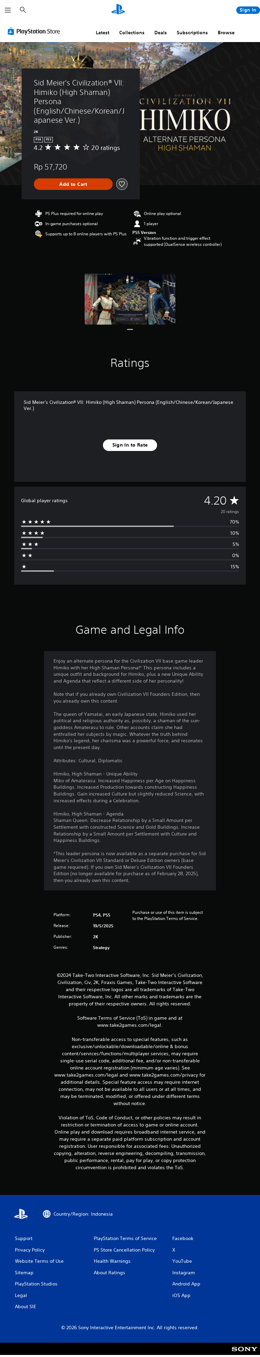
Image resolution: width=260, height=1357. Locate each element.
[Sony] (244, 1353)
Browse (226, 32)
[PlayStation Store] (35, 31)
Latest (102, 32)
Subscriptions (192, 32)
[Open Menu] (7, 10)
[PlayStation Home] (118, 10)
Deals (160, 32)
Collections (132, 32)
